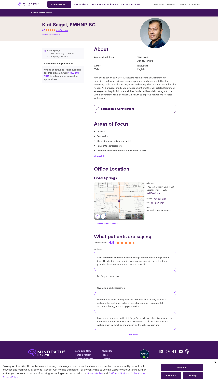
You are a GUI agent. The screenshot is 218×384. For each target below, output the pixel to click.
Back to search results (41, 12)
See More (133, 334)
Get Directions (153, 192)
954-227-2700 (160, 198)
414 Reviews (62, 30)
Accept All (182, 367)
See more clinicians (51, 34)
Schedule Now (57, 4)
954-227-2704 (157, 202)
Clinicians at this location (106, 223)
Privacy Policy (95, 373)
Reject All (171, 375)
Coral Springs (105, 177)
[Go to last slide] (97, 216)
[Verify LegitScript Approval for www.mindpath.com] (144, 354)
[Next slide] (103, 216)
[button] (122, 216)
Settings (193, 375)
